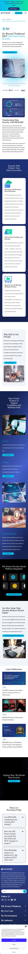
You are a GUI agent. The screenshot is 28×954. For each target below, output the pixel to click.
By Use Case (7, 910)
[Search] (13, 13)
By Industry (7, 920)
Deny (14, 944)
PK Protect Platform (11, 906)
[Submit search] (25, 891)
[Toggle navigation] (25, 13)
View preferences (14, 948)
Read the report (13, 8)
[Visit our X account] (8, 900)
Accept (14, 940)
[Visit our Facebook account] (5, 899)
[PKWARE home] (6, 13)
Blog (4, 687)
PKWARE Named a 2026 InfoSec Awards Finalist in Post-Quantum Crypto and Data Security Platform (12, 744)
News (4, 739)
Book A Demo (19, 13)
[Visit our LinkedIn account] (2, 899)
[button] (26, 926)
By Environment (9, 915)
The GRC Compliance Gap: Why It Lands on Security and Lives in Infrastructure (12, 692)
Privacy (14, 952)
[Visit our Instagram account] (12, 899)
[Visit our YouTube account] (15, 899)
